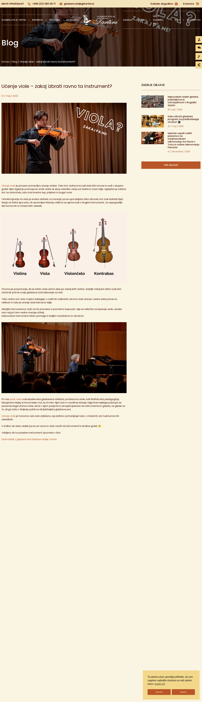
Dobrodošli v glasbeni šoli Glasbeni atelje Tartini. (29, 439)
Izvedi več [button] (160, 684)
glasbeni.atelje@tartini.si (79, 3)
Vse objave (171, 165)
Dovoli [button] (159, 692)
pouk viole (15, 399)
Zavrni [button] (183, 692)
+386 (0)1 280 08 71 (44, 3)
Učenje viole (8, 185)
